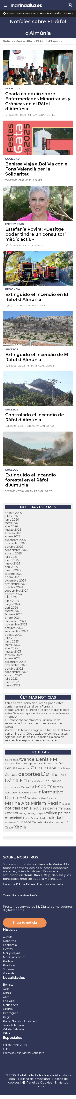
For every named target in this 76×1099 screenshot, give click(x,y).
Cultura (68, 13)
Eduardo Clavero (36, 781)
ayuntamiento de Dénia (48, 763)
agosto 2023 (13, 634)
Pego (33, 813)
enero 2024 (12, 617)
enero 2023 (12, 658)
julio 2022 (11, 678)
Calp (35, 767)
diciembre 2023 (15, 621)
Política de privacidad (34, 1079)
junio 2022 (12, 682)
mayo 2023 (12, 645)
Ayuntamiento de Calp (18, 763)
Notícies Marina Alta (17, 41)
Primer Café (29, 818)
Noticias (10, 930)
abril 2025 (11, 567)
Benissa (11, 768)
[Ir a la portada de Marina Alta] (26, 5)
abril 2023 (11, 648)
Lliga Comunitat (49, 798)
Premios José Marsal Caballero (23, 1053)
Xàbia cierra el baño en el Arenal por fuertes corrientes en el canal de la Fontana (34, 704)
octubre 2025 (14, 546)
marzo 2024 (13, 611)
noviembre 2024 (16, 584)
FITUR (7, 1049)
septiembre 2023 (16, 631)
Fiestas (7, 949)
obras (67, 808)
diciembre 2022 (15, 662)
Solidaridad (11, 822)
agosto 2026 (13, 513)
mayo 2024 (12, 604)
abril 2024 (11, 607)
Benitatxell (24, 768)
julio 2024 (11, 597)
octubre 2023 (14, 628)
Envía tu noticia (25, 922)
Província (9, 965)
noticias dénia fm (48, 808)
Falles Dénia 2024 (15, 1045)
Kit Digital (43, 906)
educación (53, 781)
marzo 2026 (13, 529)
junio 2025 (12, 560)
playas (40, 813)
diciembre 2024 (15, 580)
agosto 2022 (13, 675)
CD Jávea (63, 768)
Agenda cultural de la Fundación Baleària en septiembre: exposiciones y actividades (34, 738)
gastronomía (13, 792)
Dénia (49, 773)
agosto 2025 (13, 553)
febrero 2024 (13, 614)
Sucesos (24, 822)
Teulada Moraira (42, 822)
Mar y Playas (11, 953)
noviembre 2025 (16, 543)
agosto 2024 (13, 594)
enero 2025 (12, 577)
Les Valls (8, 1001)
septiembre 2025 (16, 550)
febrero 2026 (13, 533)
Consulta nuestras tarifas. (21, 895)
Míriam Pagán (46, 803)
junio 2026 (12, 519)
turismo (58, 822)
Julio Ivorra (33, 798)
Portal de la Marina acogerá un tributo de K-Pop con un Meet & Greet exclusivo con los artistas (37, 731)
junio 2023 (12, 641)
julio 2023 (11, 638)
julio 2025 (11, 556)
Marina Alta (17, 803)
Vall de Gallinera (13, 1029)
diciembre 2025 (15, 540)
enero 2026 (12, 536)
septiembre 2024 (16, 590)
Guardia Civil (29, 792)
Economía (10, 945)
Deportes (9, 941)
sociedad (54, 817)
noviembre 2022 (16, 665)
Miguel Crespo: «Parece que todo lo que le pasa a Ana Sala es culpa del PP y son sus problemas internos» (37, 713)
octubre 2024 (14, 587)
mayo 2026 (12, 523)
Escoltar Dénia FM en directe (22, 13)
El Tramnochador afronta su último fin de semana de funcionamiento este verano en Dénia (34, 723)
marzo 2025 (13, 570)
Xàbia (20, 827)
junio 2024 (12, 601)
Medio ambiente (14, 957)
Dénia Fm (16, 780)
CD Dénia (49, 768)
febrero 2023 (13, 655)
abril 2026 (11, 526)
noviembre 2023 (16, 624)
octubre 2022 (14, 668)
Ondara (11, 813)
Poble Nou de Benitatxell (20, 1021)
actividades (11, 759)
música (66, 804)
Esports (43, 786)
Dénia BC (64, 774)
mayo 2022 (12, 685)
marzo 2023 (13, 651)
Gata (6, 997)
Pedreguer (24, 813)
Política (50, 813)
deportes (29, 774)
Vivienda (8, 973)
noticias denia (18, 808)
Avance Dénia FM (38, 759)
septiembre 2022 (16, 672)
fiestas (58, 787)
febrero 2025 (13, 574)
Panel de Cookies (39, 1082)
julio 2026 (11, 516)
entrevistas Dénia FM (19, 787)
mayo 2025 (12, 563)
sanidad (40, 818)
